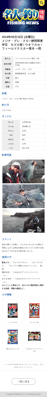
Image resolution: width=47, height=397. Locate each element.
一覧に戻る (23, 381)
